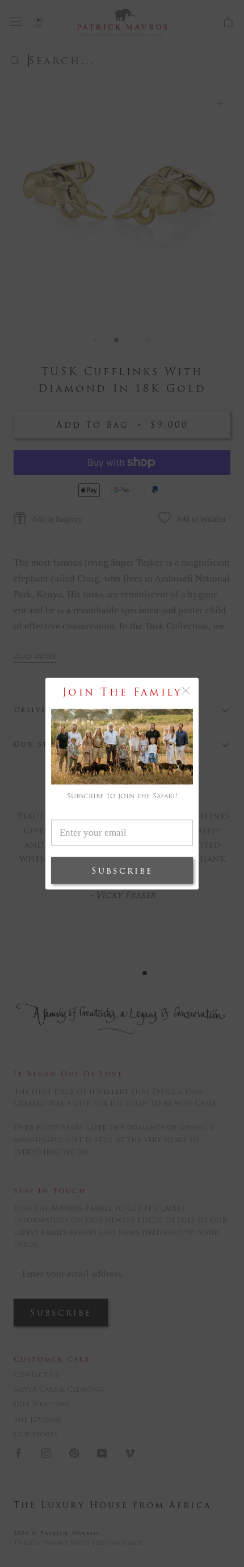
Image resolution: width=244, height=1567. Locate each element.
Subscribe (122, 870)
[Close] (186, 690)
